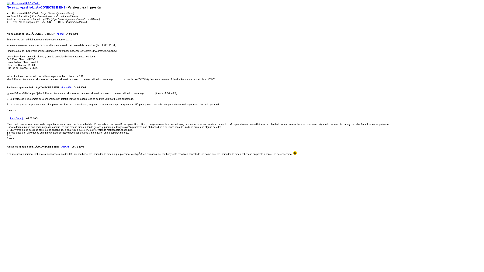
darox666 (66, 87)
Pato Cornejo (17, 118)
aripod (60, 33)
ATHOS (65, 146)
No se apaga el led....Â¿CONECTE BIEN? (36, 7)
